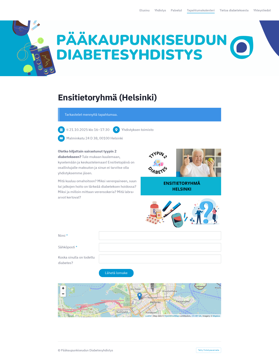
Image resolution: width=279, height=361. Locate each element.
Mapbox (216, 315)
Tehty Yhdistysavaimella (208, 350)
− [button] (63, 293)
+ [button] (63, 288)
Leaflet (148, 315)
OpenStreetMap (171, 315)
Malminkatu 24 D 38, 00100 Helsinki (94, 138)
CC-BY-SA (196, 315)
